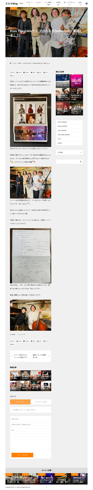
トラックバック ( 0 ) (41, 402)
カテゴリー (38, 3)
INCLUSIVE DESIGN (64, 134)
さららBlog (11, 3)
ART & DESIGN (62, 122)
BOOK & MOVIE (62, 126)
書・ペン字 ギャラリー (69, 3)
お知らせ (80, 3)
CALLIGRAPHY (62, 130)
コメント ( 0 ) (20, 402)
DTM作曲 (58, 3)
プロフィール (29, 3)
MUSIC (13, 8)
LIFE (59, 139)
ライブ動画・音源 (48, 3)
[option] (13, 479)
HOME (21, 3)
